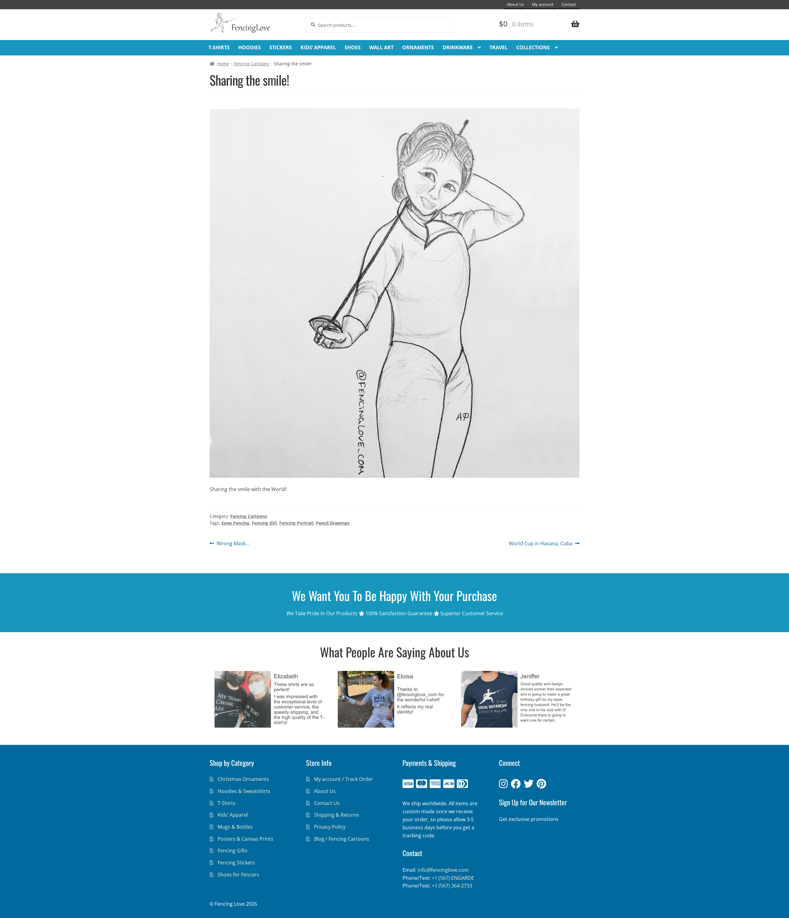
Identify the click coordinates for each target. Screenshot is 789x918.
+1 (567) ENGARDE (453, 878)
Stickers (280, 47)
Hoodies (249, 47)
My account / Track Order (343, 779)
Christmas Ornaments (243, 779)
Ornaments (418, 47)
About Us (515, 4)
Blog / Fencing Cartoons (341, 838)
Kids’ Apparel (318, 47)
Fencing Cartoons (251, 64)
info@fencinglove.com (443, 870)
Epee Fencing (235, 523)
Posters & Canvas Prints (245, 838)
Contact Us (327, 803)
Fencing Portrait (296, 523)
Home (223, 64)
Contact (569, 4)
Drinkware (458, 47)
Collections (533, 47)
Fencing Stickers (236, 862)
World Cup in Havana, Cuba (540, 544)
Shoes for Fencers (238, 874)
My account (543, 4)
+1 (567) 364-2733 (452, 885)
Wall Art (381, 47)
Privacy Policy (329, 826)
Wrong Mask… (232, 544)
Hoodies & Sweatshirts (244, 791)
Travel (498, 47)
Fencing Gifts (232, 850)
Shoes (353, 47)
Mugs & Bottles (235, 826)
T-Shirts (219, 47)
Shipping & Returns (336, 814)
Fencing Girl (264, 523)
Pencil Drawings (333, 523)
